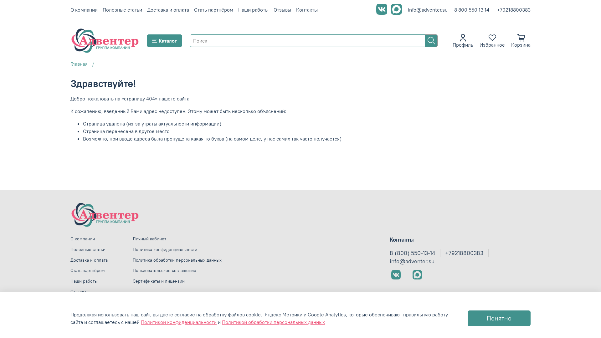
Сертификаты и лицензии (159, 281)
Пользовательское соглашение (164, 270)
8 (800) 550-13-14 (412, 253)
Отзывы (282, 10)
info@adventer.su (428, 10)
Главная (79, 64)
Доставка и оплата (168, 10)
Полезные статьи (122, 10)
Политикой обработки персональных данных (273, 322)
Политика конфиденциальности (165, 249)
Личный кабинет (149, 239)
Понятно (499, 318)
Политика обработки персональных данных (177, 260)
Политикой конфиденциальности (179, 322)
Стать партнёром (213, 10)
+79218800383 (514, 10)
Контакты (307, 10)
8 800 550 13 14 (471, 10)
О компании (84, 10)
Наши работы (253, 10)
